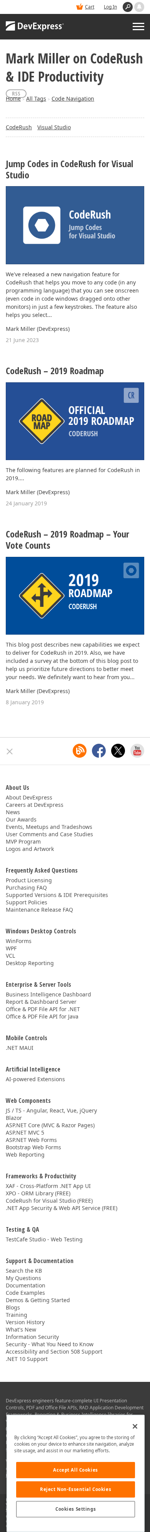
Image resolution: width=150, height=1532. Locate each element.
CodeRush (19, 127)
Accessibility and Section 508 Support (54, 1351)
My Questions (23, 1278)
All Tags (36, 98)
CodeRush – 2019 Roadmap (55, 371)
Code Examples (25, 1292)
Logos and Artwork (30, 848)
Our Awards (21, 819)
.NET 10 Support (27, 1359)
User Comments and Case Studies (49, 834)
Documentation (25, 1285)
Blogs (13, 1307)
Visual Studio (54, 127)
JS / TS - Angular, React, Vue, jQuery (51, 1110)
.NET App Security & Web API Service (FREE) (61, 1208)
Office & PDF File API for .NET (43, 1009)
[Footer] (10, 751)
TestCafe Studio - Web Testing (44, 1239)
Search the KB (24, 1270)
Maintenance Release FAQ (39, 909)
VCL (10, 955)
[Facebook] (99, 751)
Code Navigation (73, 98)
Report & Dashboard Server (41, 1001)
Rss (16, 93)
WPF (11, 948)
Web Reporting (25, 1154)
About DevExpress (29, 797)
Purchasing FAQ (26, 887)
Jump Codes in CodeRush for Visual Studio (69, 169)
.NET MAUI (19, 1047)
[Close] (135, 1426)
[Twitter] (118, 751)
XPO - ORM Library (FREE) (38, 1193)
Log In (110, 6)
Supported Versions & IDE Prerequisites (57, 895)
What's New (21, 1329)
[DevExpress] (35, 27)
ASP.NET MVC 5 (25, 1132)
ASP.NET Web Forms (31, 1139)
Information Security (32, 1336)
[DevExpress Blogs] (80, 751)
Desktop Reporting (30, 963)
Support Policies (26, 902)
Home (13, 98)
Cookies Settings (75, 1509)
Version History (25, 1322)
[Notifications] (139, 7)
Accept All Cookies (75, 1470)
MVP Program (23, 841)
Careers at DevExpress (34, 804)
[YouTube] (137, 751)
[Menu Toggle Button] (138, 26)
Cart (89, 6)
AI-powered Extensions (35, 1079)
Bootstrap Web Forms (33, 1147)
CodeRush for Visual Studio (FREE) (49, 1200)
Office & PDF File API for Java (42, 1016)
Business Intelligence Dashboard (48, 994)
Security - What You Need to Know (49, 1344)
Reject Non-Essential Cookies (75, 1489)
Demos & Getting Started (38, 1300)
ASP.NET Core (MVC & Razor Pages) (50, 1125)
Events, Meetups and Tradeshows (49, 826)
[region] (76, 1473)
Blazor (14, 1117)
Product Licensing (29, 880)
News (13, 812)
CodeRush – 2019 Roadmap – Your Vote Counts (67, 540)
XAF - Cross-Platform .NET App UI (48, 1186)
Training (16, 1314)
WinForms (19, 941)
